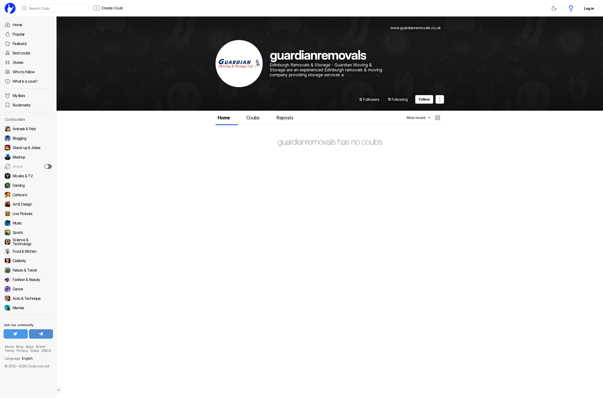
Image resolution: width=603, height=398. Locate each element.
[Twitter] (16, 334)
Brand (40, 347)
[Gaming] (28, 185)
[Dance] (28, 289)
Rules (35, 351)
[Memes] (28, 308)
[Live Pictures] (28, 213)
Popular (18, 34)
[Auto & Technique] (28, 298)
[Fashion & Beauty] (28, 279)
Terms (9, 351)
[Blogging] (28, 138)
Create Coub (112, 8)
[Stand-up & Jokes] (28, 147)
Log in (589, 8)
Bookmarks (21, 105)
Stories (18, 62)
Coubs (253, 118)
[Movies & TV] (28, 176)
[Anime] (28, 166)
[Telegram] (41, 334)
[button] (438, 118)
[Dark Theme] (554, 8)
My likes (18, 95)
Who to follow (23, 71)
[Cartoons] (28, 194)
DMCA (46, 351)
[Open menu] (440, 99)
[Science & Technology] (28, 242)
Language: (19, 358)
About (9, 347)
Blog (19, 347)
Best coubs (21, 53)
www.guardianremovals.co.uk (415, 27)
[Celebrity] (28, 260)
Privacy (22, 351)
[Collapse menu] (59, 390)
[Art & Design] (28, 204)
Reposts (284, 118)
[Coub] (10, 8)
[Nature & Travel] (28, 270)
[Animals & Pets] (28, 129)
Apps (30, 347)
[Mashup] (28, 157)
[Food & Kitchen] (28, 251)
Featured (19, 43)
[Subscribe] (48, 166)
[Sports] (28, 232)
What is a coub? (24, 81)
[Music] (28, 223)
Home (17, 24)
